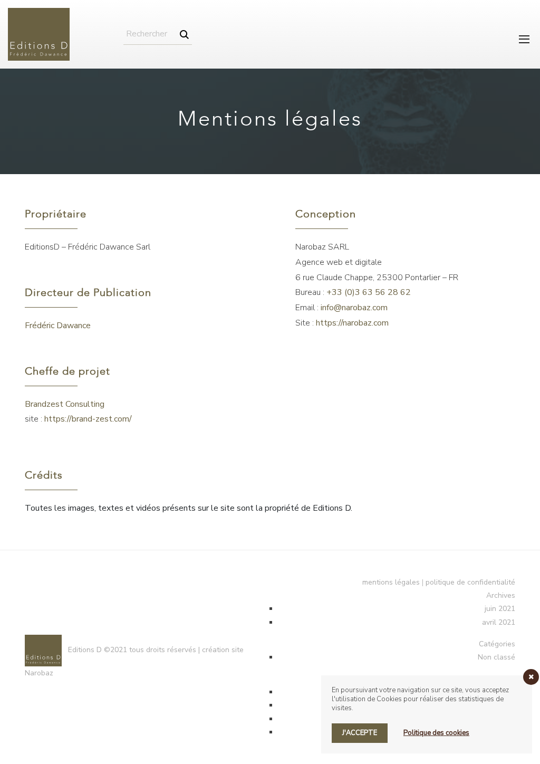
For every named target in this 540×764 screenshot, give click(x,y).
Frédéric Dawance (58, 325)
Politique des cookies (436, 733)
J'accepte (359, 733)
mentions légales (391, 582)
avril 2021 (498, 622)
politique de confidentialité (470, 582)
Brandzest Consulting (64, 404)
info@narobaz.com (354, 307)
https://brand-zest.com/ (88, 419)
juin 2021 (500, 609)
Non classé (496, 657)
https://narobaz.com (352, 323)
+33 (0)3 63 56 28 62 (368, 292)
